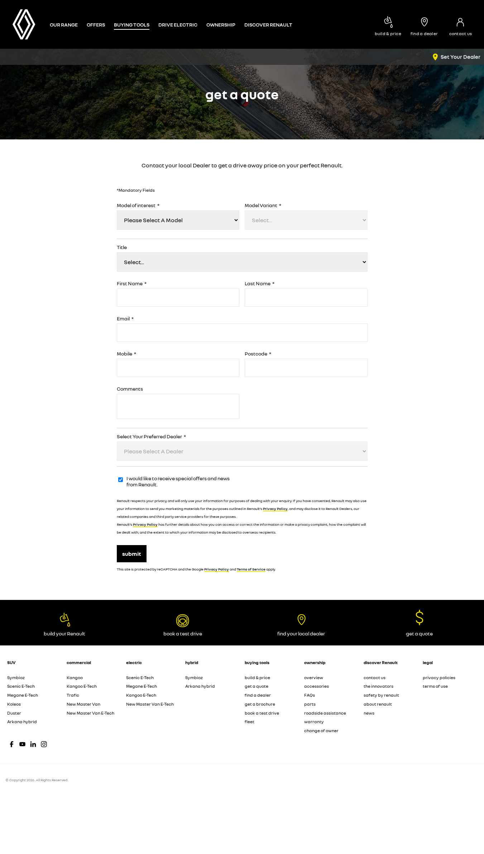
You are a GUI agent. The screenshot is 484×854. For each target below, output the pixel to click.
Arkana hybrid (22, 721)
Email (125, 318)
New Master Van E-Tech (90, 713)
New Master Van (83, 704)
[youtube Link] (22, 744)
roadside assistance (325, 713)
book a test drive (262, 713)
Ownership (220, 25)
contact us (374, 677)
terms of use (435, 686)
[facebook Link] (11, 744)
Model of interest (138, 205)
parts (310, 704)
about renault (378, 704)
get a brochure (260, 704)
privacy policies (439, 677)
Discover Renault (268, 25)
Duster (14, 713)
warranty (314, 721)
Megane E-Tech (22, 695)
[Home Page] (24, 24)
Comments (130, 389)
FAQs (309, 695)
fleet (249, 721)
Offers (96, 25)
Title (122, 247)
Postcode (258, 354)
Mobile (126, 354)
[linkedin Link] (33, 744)
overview (313, 677)
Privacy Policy (275, 508)
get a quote (256, 686)
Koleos (14, 704)
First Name (132, 283)
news (369, 713)
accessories (316, 686)
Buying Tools (131, 25)
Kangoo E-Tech (82, 686)
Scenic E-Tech (21, 686)
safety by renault (381, 695)
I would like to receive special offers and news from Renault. (178, 481)
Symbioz (16, 677)
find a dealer (258, 695)
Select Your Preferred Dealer (151, 436)
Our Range (64, 25)
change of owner (321, 730)
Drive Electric (177, 25)
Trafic (73, 695)
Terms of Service (251, 569)
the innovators (378, 686)
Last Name (259, 283)
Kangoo (75, 677)
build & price (257, 677)
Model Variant (263, 205)
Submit (131, 553)
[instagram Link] (43, 744)
